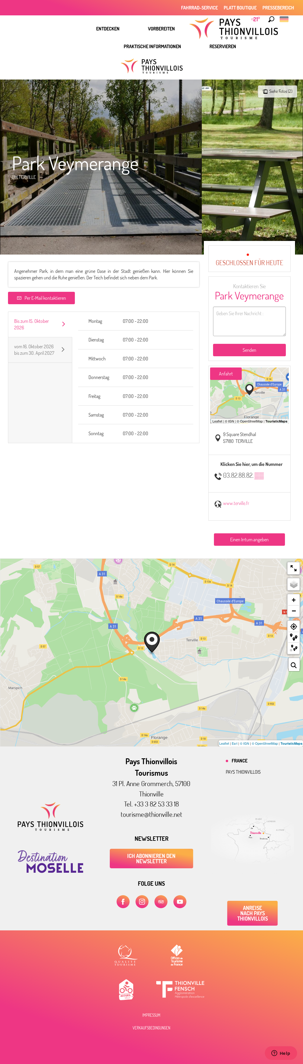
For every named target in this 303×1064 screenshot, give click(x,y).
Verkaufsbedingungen (151, 1028)
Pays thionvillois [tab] (243, 772)
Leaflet (224, 743)
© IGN (244, 743)
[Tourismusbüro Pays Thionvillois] (50, 829)
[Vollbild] (293, 568)
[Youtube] (179, 901)
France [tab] (239, 761)
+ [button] (294, 600)
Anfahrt (226, 374)
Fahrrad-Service (199, 8)
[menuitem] (108, 29)
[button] (271, 19)
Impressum (151, 1015)
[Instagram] (142, 901)
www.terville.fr (236, 503)
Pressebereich (278, 8)
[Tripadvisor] (160, 901)
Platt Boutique (240, 8)
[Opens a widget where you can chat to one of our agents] (281, 1053)
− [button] (294, 611)
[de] (284, 19)
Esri (234, 743)
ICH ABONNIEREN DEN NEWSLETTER (151, 858)
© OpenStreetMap (265, 743)
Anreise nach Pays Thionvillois (252, 913)
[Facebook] (123, 901)
